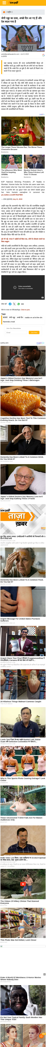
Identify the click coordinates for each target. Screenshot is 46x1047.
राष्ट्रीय (9, 12)
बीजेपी (5, 317)
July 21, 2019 (17, 199)
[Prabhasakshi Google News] (43, 55)
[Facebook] (41, 34)
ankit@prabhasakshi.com (10, 54)
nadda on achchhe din (33, 317)
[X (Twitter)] (41, 39)
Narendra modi (9, 322)
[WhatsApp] (41, 43)
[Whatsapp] (18, 305)
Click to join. (25, 310)
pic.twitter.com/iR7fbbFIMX (12, 195)
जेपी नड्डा (12, 317)
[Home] (4, 12)
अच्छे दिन (20, 317)
